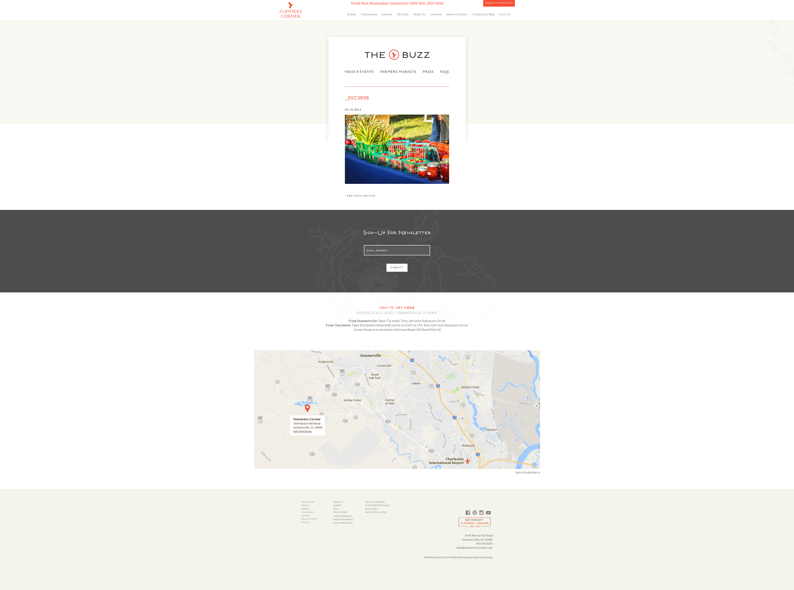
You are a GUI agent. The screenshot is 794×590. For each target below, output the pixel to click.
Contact (337, 505)
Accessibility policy (343, 522)
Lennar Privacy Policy (376, 511)
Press (428, 72)
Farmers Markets (398, 72)
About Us (419, 14)
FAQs (444, 72)
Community (369, 14)
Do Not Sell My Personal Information (377, 507)
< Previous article (360, 196)
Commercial (307, 511)
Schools (387, 14)
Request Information (499, 3)
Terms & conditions (375, 501)
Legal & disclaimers (343, 519)
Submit (397, 268)
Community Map (483, 14)
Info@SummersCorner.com (474, 547)
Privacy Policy (340, 511)
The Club (403, 14)
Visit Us (504, 14)
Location (436, 14)
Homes (351, 14)
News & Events (457, 14)
